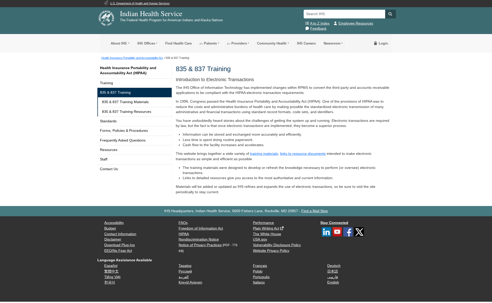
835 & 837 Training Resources (126, 112)
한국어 (109, 282)
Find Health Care (178, 43)
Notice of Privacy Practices (200, 245)
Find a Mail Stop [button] (314, 211)
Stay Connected (334, 223)
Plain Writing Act (266, 228)
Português (261, 277)
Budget (110, 228)
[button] (390, 14)
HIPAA (184, 234)
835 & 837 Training (115, 92)
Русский (185, 271)
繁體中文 (111, 271)
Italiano (259, 282)
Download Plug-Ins (119, 245)
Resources (108, 150)
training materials (264, 154)
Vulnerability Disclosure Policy (277, 245)
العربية (184, 277)
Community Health (271, 43)
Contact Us (109, 169)
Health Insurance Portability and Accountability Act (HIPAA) (128, 70)
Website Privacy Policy (271, 251)
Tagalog (185, 266)
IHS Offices (146, 43)
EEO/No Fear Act (118, 251)
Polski (257, 271)
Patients (208, 43)
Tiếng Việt (112, 277)
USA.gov (260, 239)
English (333, 282)
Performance (263, 223)
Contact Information (120, 234)
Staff (103, 159)
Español (110, 266)
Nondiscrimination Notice (199, 239)
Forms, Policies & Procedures (124, 131)
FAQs (183, 223)
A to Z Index (320, 23)
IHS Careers (306, 43)
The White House (267, 234)
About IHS (119, 43)
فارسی (332, 277)
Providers (237, 43)
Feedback (318, 28)
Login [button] (383, 43)
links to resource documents (303, 154)
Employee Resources (356, 23)
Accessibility (114, 223)
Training (106, 83)
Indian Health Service (151, 13)
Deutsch (334, 266)
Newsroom (332, 43)
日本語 (332, 271)
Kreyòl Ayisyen (190, 282)
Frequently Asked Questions (123, 140)
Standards (108, 121)
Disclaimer (112, 239)
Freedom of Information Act (201, 228)
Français (260, 266)
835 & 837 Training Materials (125, 102)
